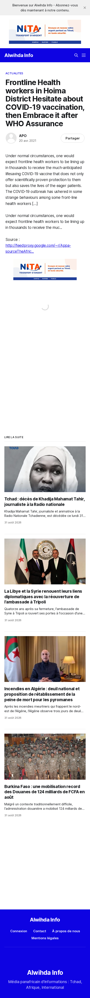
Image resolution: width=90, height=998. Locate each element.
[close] (84, 7)
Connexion (18, 931)
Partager (73, 138)
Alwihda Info (18, 55)
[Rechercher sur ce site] (76, 55)
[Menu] (83, 55)
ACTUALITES (14, 73)
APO (22, 135)
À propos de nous (66, 931)
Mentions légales (45, 938)
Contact (39, 931)
